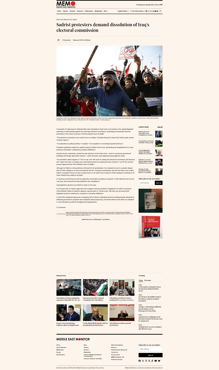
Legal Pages (91, 368)
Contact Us (114, 352)
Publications (89, 11)
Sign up (158, 183)
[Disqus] (95, 244)
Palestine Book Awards (118, 350)
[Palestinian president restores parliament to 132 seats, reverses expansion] (122, 287)
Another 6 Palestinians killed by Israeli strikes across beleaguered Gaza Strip (150, 309)
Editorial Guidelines (117, 345)
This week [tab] (147, 280)
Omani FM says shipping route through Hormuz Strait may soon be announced (150, 319)
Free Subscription (138, 11)
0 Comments (67, 40)
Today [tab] (141, 280)
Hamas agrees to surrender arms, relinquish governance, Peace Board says (146, 133)
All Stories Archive (116, 359)
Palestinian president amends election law (120, 324)
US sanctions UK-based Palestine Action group (146, 141)
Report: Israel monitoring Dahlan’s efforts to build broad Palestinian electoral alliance (67, 324)
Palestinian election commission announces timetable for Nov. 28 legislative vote (67, 299)
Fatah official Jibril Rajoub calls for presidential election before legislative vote (95, 324)
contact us (87, 215)
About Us (114, 347)
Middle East (68, 19)
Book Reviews (60, 354)
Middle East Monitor (100, 212)
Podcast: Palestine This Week (93, 358)
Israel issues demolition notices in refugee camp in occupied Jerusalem (150, 299)
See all (160, 127)
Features (80, 11)
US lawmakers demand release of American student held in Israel (150, 289)
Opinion (65, 11)
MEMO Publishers (116, 357)
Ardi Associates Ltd (157, 368)
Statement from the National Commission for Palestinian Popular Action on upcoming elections (93, 299)
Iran (58, 19)
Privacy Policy (115, 354)
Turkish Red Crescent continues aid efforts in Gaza (150, 328)
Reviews (72, 11)
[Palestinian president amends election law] (122, 312)
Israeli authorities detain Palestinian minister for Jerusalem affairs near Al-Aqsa (146, 151)
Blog (85, 345)
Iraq (61, 19)
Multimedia (98, 11)
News (59, 11)
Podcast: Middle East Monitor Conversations (93, 355)
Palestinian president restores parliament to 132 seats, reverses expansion (121, 299)
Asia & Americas (61, 347)
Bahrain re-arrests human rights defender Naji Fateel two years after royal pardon (146, 161)
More (105, 11)
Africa (58, 345)
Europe (58, 352)
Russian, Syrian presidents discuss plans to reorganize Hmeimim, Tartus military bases (145, 170)
